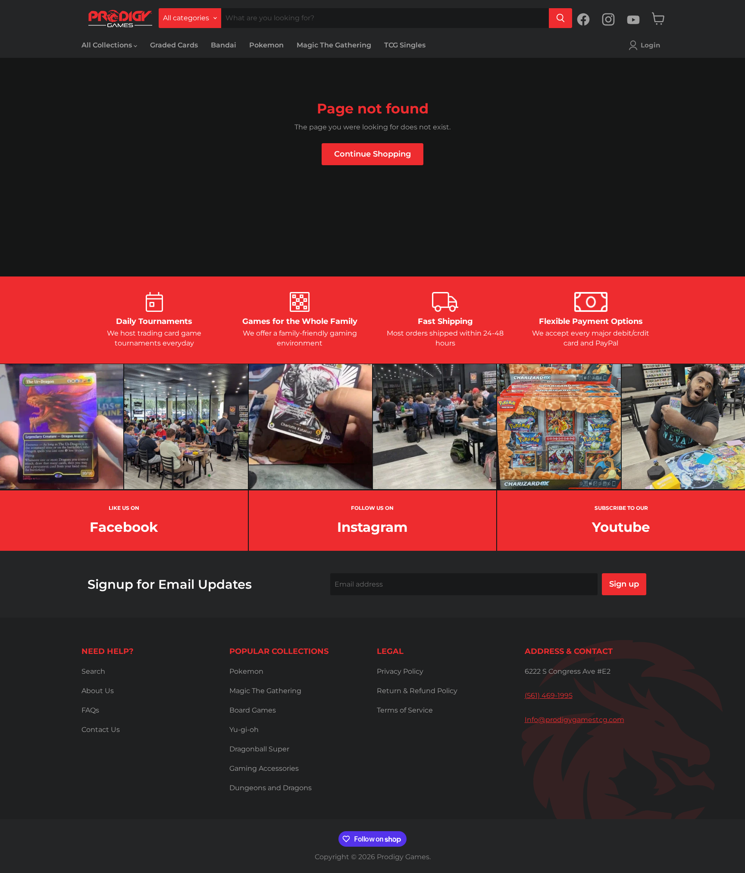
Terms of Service (405, 710)
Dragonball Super (259, 749)
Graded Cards (174, 45)
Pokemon (266, 45)
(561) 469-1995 (549, 695)
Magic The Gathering (334, 45)
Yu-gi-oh (244, 729)
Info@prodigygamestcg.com (574, 720)
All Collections (107, 45)
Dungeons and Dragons (270, 788)
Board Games (252, 710)
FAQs (90, 710)
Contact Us (100, 729)
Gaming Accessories (264, 768)
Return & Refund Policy (417, 691)
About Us (97, 691)
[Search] (560, 18)
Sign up (624, 584)
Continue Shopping (372, 154)
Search (93, 671)
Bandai (223, 45)
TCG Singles (405, 45)
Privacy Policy (400, 671)
